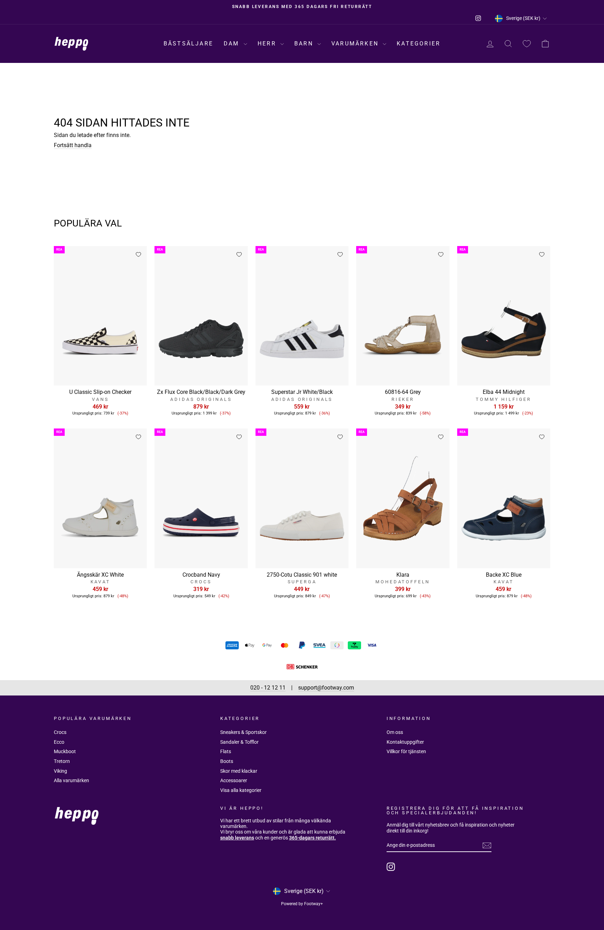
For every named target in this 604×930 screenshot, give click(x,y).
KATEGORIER (418, 43)
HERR (268, 43)
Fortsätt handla (73, 145)
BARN (305, 43)
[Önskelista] (527, 43)
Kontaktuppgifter (405, 742)
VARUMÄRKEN (356, 43)
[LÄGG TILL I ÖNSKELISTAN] (138, 254)
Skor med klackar (238, 771)
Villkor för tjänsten (406, 751)
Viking (60, 771)
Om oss (395, 732)
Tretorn (62, 761)
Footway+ (313, 903)
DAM (233, 43)
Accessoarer (233, 780)
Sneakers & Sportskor (243, 732)
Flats (225, 751)
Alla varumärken (71, 780)
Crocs (60, 732)
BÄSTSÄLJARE (188, 43)
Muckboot (65, 751)
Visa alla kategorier (240, 790)
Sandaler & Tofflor (239, 742)
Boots (226, 761)
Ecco (59, 742)
